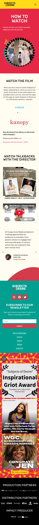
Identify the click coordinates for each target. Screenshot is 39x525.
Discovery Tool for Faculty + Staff (15, 142)
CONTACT (19, 348)
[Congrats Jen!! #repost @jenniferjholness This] (19, 452)
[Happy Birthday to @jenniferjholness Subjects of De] (19, 380)
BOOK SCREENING (19, 333)
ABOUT (19, 341)
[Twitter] (25, 297)
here (20, 138)
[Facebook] (19, 297)
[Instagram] (14, 297)
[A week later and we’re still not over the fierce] (19, 416)
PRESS (19, 344)
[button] (35, 4)
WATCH (19, 337)
